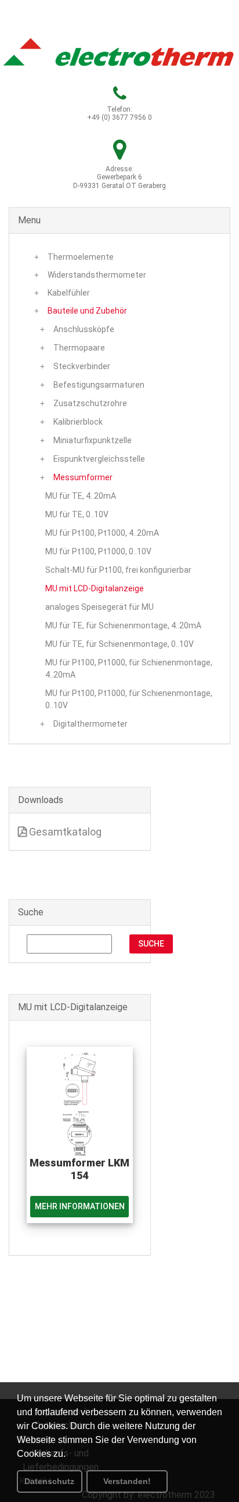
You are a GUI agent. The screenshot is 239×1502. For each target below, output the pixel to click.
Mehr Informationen (80, 1206)
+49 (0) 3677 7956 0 (119, 117)
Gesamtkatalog (64, 832)
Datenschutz (49, 1481)
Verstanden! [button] (127, 1481)
